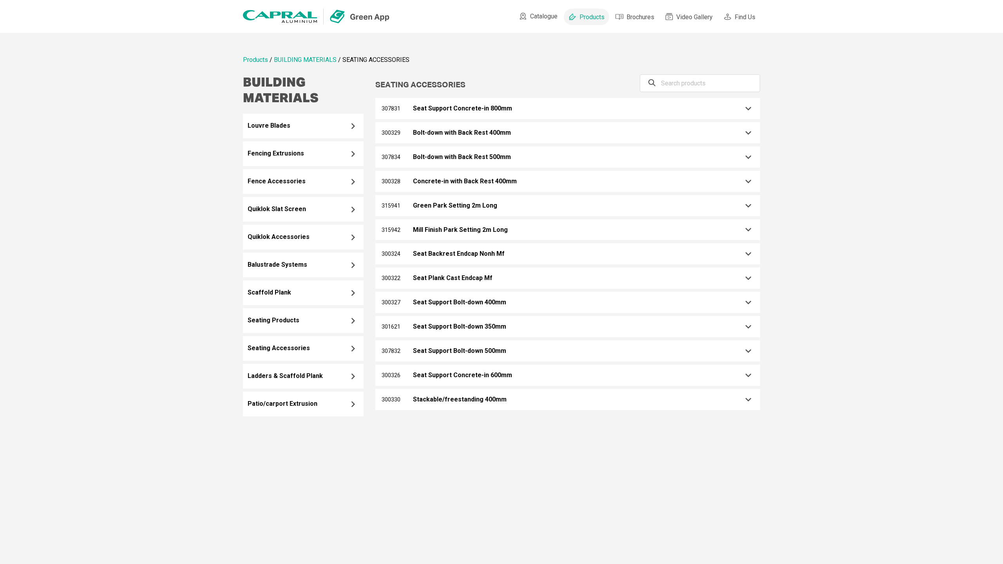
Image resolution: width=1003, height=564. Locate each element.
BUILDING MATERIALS (305, 59)
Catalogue (544, 16)
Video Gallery (694, 17)
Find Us (745, 17)
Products (592, 17)
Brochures (640, 17)
